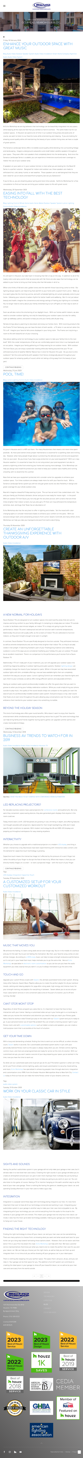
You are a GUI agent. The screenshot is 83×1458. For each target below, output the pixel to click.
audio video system (10, 1084)
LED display (62, 845)
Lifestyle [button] (48, 1300)
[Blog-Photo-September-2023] (41, 240)
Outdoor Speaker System (25, 54)
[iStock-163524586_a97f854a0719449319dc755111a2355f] (41, 1124)
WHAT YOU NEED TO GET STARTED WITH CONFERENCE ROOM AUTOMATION (37, 797)
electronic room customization (34, 964)
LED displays (7, 875)
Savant (36, 980)
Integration (17, 875)
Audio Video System (15, 57)
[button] (4, 6)
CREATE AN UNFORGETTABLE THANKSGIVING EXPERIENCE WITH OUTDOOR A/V (32, 533)
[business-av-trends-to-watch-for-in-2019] (41, 771)
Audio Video (11, 54)
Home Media (38, 203)
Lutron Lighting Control (16, 380)
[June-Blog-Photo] (41, 414)
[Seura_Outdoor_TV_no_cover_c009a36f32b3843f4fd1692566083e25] (41, 573)
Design (47, 1292)
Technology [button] (49, 1296)
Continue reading (13, 367)
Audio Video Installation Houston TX (34, 746)
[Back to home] (41, 6)
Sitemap (67, 1452)
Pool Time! (13, 374)
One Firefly (60, 1452)
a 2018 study (30, 957)
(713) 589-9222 (14, 1317)
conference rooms (50, 810)
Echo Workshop (17, 1069)
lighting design (66, 666)
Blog (4, 54)
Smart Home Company (61, 54)
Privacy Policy (76, 1452)
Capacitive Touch (28, 875)
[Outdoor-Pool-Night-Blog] (41, 91)
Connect (47, 1308)
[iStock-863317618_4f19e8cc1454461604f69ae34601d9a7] (41, 917)
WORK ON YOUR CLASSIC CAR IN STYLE (36, 1091)
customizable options (28, 1025)
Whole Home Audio (27, 203)
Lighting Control (13, 203)
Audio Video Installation (43, 54)
